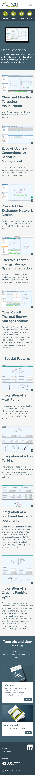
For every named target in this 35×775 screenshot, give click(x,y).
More (28, 699)
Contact (4, 746)
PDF (28, 733)
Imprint (4, 749)
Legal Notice (6, 752)
